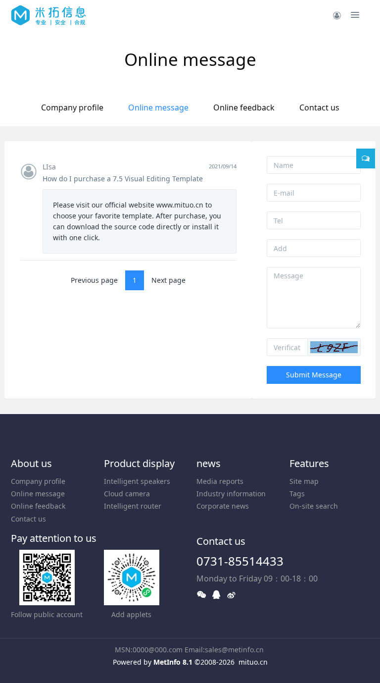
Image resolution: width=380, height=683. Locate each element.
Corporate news (222, 506)
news (208, 463)
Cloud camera (127, 493)
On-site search (313, 506)
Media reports (219, 481)
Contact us (319, 107)
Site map (304, 481)
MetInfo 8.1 (172, 662)
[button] (334, 347)
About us (31, 463)
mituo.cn (253, 662)
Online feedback (244, 107)
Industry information (231, 493)
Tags (297, 493)
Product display (139, 463)
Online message (158, 107)
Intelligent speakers (137, 481)
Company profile (72, 107)
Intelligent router (132, 506)
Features (309, 463)
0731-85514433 (240, 561)
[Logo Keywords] (48, 15)
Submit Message (313, 374)
